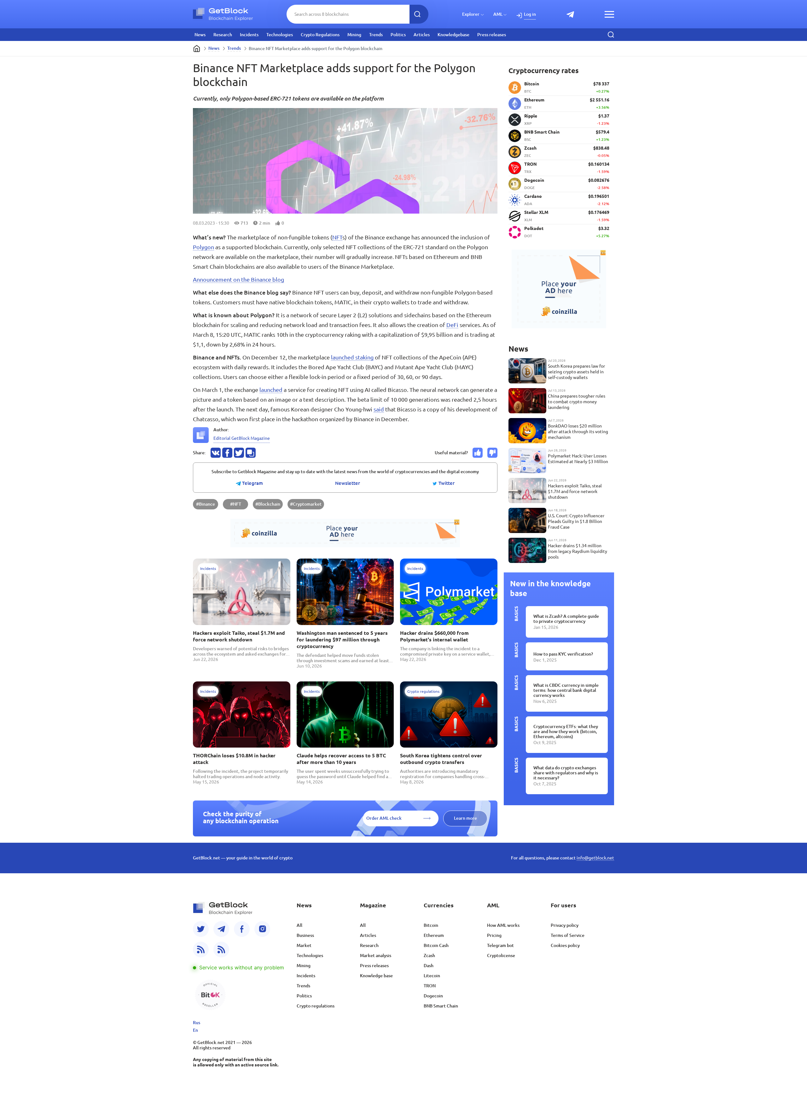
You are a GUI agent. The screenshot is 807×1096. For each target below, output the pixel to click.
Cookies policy (565, 945)
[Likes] (478, 453)
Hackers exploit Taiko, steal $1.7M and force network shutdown (239, 636)
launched (270, 390)
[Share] (216, 453)
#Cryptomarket (306, 504)
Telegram (252, 483)
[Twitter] (201, 929)
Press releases (491, 34)
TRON (430, 985)
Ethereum (434, 935)
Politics (398, 34)
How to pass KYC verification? (563, 654)
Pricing (494, 935)
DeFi (452, 325)
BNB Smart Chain (441, 1005)
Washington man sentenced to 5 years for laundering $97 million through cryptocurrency (342, 639)
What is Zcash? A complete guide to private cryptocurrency (566, 619)
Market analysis (375, 955)
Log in (530, 14)
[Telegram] (221, 929)
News (200, 34)
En (195, 1030)
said (379, 409)
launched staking (352, 357)
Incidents (249, 34)
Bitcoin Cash (436, 945)
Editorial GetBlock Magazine (241, 438)
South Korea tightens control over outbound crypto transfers (441, 759)
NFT (337, 237)
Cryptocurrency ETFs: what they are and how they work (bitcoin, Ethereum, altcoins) (565, 731)
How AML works (503, 925)
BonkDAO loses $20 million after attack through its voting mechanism (578, 431)
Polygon (203, 247)
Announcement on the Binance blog (238, 279)
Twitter (446, 483)
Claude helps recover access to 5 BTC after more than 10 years (341, 759)
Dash (428, 965)
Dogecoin (433, 995)
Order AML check (384, 818)
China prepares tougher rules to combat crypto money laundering (576, 401)
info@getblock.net (595, 857)
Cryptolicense (501, 955)
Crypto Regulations (320, 34)
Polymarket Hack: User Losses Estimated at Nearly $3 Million (578, 458)
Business (305, 935)
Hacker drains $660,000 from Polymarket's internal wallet (434, 636)
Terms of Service (567, 935)
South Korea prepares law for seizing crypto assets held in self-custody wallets (576, 372)
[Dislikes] (492, 453)
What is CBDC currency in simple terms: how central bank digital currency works (566, 690)
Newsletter (347, 483)
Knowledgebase (453, 34)
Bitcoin (431, 925)
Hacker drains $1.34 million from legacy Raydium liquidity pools (577, 551)
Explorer (470, 14)
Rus (196, 1022)
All (299, 925)
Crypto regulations (315, 1005)
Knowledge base (376, 975)
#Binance (205, 504)
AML (497, 14)
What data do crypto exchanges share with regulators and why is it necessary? (565, 772)
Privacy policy (564, 925)
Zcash (429, 955)
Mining (354, 34)
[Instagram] (262, 929)
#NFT (235, 504)
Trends (376, 34)
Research (222, 34)
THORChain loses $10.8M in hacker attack (234, 759)
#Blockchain (267, 504)
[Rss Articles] (221, 949)
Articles (422, 34)
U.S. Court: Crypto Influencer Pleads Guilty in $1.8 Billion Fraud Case (576, 521)
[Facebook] (242, 929)
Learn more (465, 818)
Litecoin (432, 975)
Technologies (279, 34)
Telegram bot (500, 945)
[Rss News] (201, 949)
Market (304, 945)
